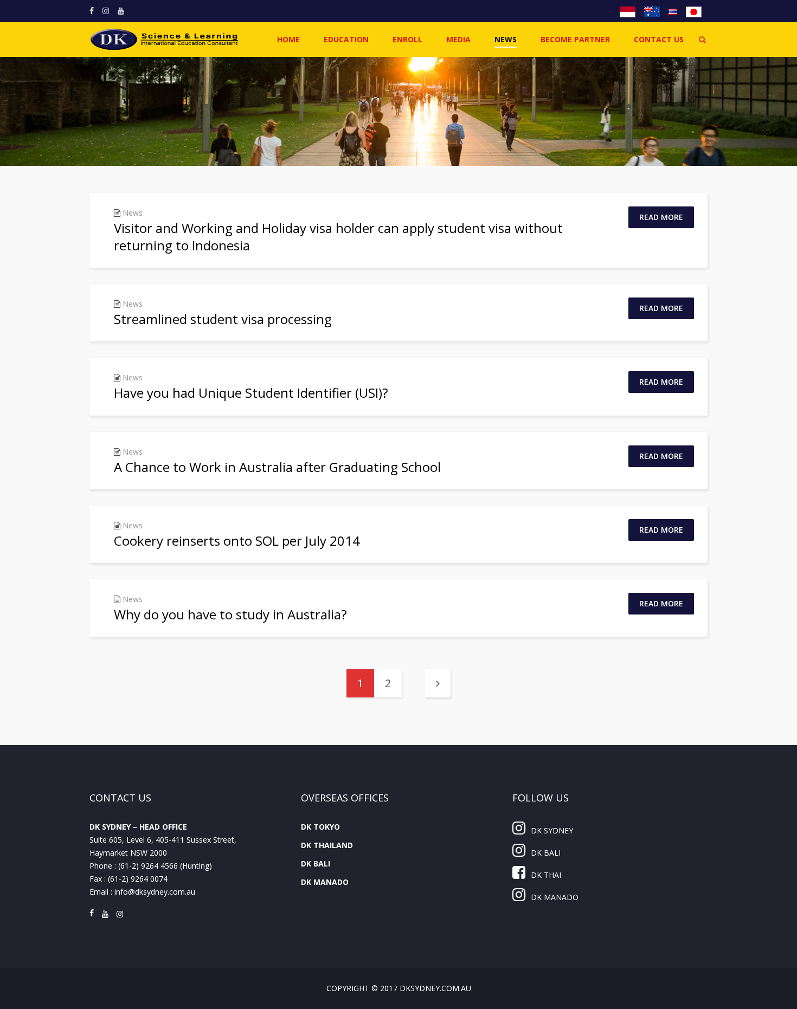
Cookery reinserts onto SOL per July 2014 (237, 540)
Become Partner (575, 39)
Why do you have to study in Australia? (230, 614)
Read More (661, 217)
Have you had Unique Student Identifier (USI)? (251, 393)
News (505, 39)
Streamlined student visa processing (223, 319)
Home (288, 39)
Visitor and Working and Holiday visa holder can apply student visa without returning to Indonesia (338, 236)
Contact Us (659, 39)
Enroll (407, 39)
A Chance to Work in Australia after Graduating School (277, 467)
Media (458, 39)
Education (346, 39)
